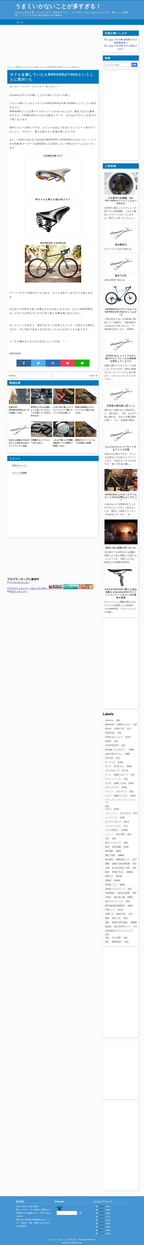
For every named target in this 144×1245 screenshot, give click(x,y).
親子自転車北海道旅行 (115, 905)
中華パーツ (110, 909)
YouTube (109, 757)
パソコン (124, 795)
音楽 (107, 838)
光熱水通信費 (124, 863)
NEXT (92, 376)
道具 (107, 922)
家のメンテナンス (113, 842)
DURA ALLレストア (114, 736)
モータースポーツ (113, 821)
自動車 (127, 892)
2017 (102, 1230)
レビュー (109, 834)
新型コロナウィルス (114, 901)
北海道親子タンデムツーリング (119, 930)
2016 (102, 1233)
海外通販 (109, 850)
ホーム (19, 22)
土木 (119, 918)
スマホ (108, 783)
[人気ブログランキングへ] (55, 588)
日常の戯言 (123, 922)
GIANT (108, 741)
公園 (107, 867)
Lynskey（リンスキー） (115, 749)
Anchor (108, 728)
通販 (124, 913)
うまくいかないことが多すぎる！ (58, 6)
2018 (102, 1226)
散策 (107, 871)
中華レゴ (109, 913)
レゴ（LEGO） (112, 829)
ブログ (108, 808)
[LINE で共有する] (82, 363)
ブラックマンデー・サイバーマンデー (120, 801)
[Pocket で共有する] (67, 363)
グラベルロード (112, 770)
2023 (102, 1209)
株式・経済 (110, 855)
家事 (107, 846)
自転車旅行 (110, 892)
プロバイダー (111, 813)
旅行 (107, 941)
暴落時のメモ (124, 926)
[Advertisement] (53, 50)
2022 (102, 1213)
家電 (119, 846)
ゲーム (108, 774)
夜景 (119, 937)
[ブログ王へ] (86, 588)
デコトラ (109, 791)
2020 (102, 1220)
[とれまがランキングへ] (70, 588)
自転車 (108, 880)
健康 (107, 863)
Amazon (126, 724)
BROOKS (15, 111)
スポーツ (124, 774)
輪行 (120, 941)
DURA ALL (110, 732)
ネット (124, 791)
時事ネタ (109, 876)
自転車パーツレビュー (115, 888)
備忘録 (108, 926)
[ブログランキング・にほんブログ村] (27, 588)
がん (122, 766)
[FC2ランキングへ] (17, 591)
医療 (123, 834)
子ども (121, 871)
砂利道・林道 (124, 867)
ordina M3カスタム (113, 753)
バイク (108, 795)
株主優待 (109, 859)
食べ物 (122, 897)
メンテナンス (111, 817)
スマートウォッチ (113, 778)
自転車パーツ (54, 86)
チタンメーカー (112, 787)
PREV (13, 376)
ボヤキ (127, 813)
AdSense (109, 720)
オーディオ (110, 762)
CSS (122, 728)
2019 (102, 1223)
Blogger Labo (77, 1242)
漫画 (107, 937)
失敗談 (108, 897)
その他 (123, 783)
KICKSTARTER (112, 745)
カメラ (108, 766)
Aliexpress (109, 724)
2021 (102, 1216)
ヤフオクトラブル (113, 825)
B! (53, 363)
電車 (107, 918)
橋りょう (126, 859)
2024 (102, 1206)
